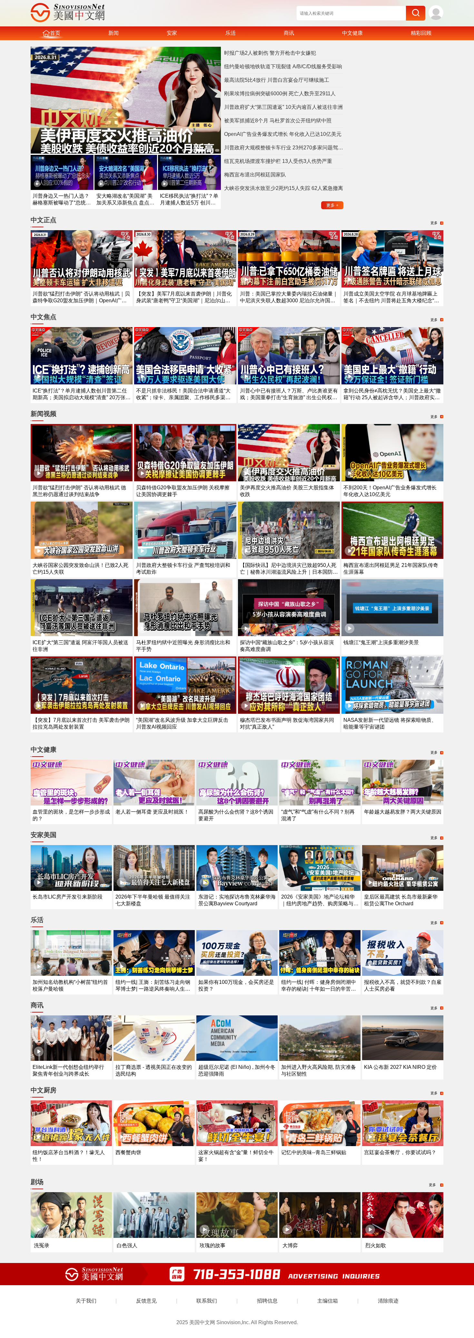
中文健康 (352, 33)
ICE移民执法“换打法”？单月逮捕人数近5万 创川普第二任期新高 (189, 202)
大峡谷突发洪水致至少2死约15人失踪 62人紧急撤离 (283, 188)
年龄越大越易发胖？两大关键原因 (402, 812)
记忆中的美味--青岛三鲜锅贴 (313, 1152)
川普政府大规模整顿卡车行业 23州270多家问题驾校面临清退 (283, 147)
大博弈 (290, 1245)
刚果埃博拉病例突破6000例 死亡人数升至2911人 (280, 93)
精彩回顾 (421, 33)
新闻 (113, 33)
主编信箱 (327, 1301)
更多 (332, 205)
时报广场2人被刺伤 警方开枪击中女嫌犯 (270, 53)
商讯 (289, 33)
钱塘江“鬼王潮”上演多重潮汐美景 (381, 642)
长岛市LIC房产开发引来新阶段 (68, 897)
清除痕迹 (388, 1301)
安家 (172, 33)
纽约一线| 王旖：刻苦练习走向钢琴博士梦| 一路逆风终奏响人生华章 (152, 988)
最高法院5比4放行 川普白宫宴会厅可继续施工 (276, 80)
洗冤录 (41, 1245)
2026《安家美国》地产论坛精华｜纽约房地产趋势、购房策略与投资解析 (320, 903)
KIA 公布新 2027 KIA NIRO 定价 (400, 1067)
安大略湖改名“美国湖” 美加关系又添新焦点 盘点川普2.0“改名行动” (125, 202)
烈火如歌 (375, 1245)
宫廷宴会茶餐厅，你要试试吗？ (400, 1152)
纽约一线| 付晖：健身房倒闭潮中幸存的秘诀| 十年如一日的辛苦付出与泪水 (318, 988)
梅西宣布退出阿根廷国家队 (255, 174)
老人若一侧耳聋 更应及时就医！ (152, 812)
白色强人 (127, 1245)
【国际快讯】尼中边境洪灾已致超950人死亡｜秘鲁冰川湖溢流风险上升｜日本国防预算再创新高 (289, 571)
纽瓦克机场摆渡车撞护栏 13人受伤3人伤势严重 (278, 161)
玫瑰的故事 (212, 1245)
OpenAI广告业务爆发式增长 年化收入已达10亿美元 (282, 134)
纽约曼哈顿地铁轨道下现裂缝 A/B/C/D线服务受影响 (283, 66)
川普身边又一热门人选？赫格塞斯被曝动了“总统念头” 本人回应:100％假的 (62, 202)
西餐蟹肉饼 (128, 1152)
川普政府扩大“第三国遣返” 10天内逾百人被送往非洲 (283, 107)
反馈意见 (146, 1301)
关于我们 (86, 1301)
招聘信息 (267, 1301)
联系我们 (206, 1301)
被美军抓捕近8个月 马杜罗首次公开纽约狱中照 (277, 120)
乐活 (230, 33)
